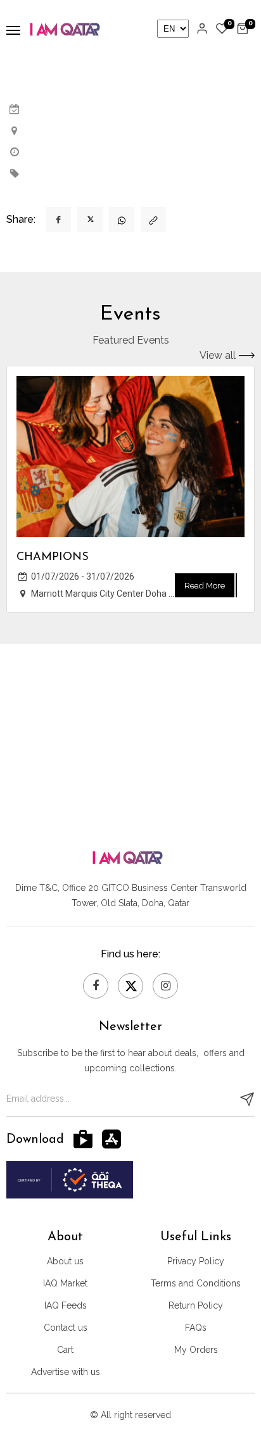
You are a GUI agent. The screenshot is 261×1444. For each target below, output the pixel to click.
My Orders (196, 1350)
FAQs (196, 1328)
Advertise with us (65, 1372)
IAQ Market (65, 1283)
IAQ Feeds (65, 1305)
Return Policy (196, 1305)
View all (218, 355)
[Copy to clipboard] (153, 219)
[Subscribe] (247, 1099)
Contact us (65, 1328)
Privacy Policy (195, 1261)
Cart (65, 1350)
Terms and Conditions (196, 1283)
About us (65, 1261)
